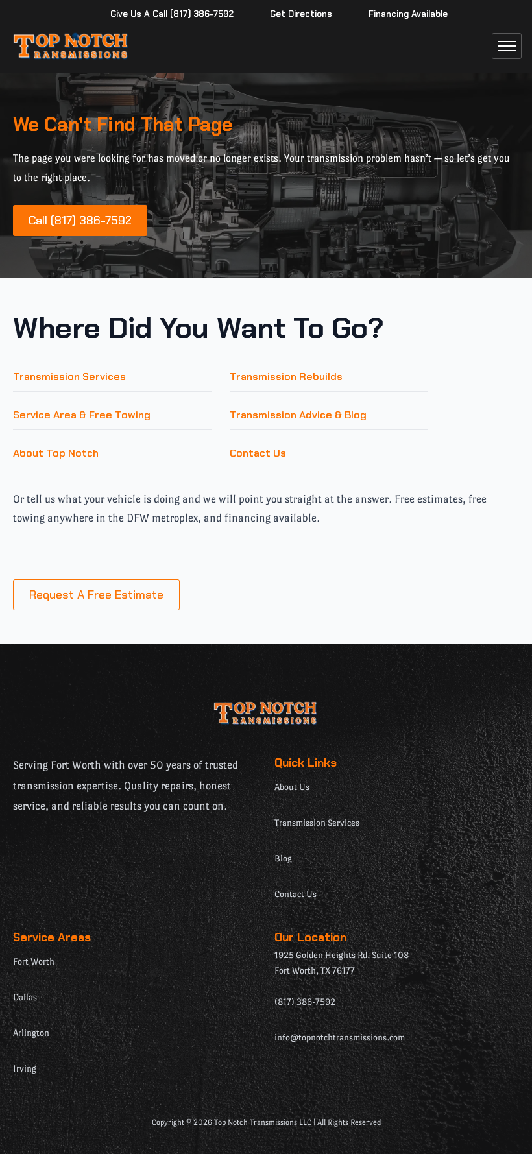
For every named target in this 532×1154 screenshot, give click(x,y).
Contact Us (258, 453)
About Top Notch (56, 453)
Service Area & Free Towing (82, 415)
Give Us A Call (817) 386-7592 (172, 13)
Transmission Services (69, 376)
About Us (291, 787)
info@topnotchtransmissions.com (339, 1037)
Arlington (31, 1033)
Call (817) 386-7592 (80, 220)
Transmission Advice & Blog (298, 415)
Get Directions (301, 13)
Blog (283, 858)
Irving (24, 1068)
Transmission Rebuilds (286, 376)
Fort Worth (33, 961)
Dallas (25, 997)
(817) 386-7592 (304, 1001)
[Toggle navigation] (507, 46)
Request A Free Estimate (96, 595)
